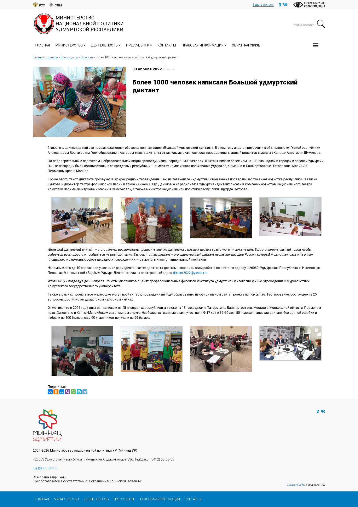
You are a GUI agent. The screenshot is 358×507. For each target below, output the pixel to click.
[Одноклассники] (55, 391)
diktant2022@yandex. (189, 273)
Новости (87, 57)
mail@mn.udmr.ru (45, 468)
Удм (58, 5)
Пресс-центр (137, 45)
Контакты (166, 45)
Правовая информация (202, 45)
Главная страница (45, 57)
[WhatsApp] (73, 391)
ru (206, 273)
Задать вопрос (263, 4)
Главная (42, 45)
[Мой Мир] (61, 391)
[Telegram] (84, 391)
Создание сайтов (297, 484)
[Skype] (79, 391)
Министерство (69, 45)
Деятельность (104, 45)
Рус (42, 5)
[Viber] (67, 391)
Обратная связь (246, 45)
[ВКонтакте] (50, 391)
